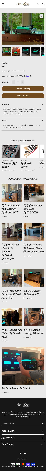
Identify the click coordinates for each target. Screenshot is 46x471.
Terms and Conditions (26, 125)
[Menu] (3, 4)
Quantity (6, 82)
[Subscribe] (43, 423)
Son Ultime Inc (12, 466)
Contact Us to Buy (23, 89)
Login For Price (23, 96)
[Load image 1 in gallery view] (6, 51)
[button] (37, 4)
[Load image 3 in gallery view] (26, 51)
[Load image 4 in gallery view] (35, 51)
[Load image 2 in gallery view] (16, 51)
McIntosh (5, 63)
